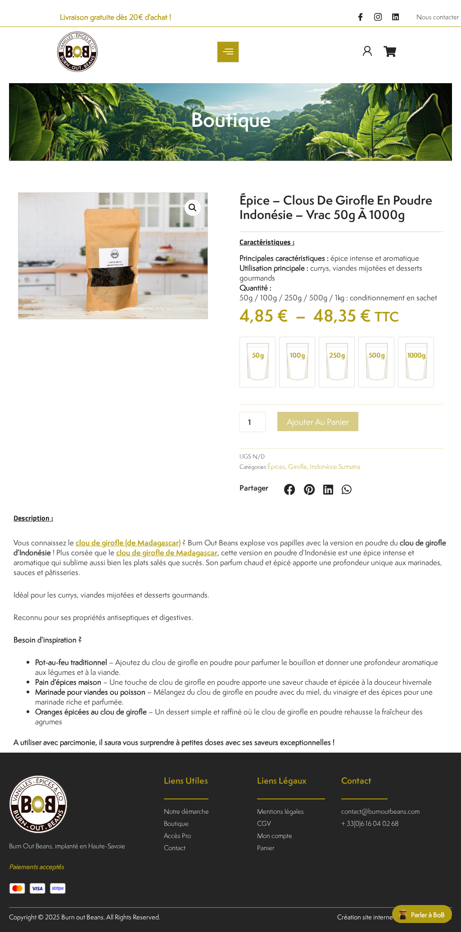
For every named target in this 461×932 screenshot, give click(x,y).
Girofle (297, 466)
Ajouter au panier (318, 421)
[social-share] (291, 489)
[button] (193, 208)
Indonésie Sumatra (335, 466)
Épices (276, 466)
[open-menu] (228, 51)
